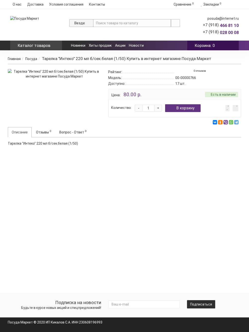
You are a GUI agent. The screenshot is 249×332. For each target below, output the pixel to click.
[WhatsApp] (231, 122)
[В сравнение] (235, 108)
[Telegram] (236, 122)
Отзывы (43, 132)
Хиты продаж (100, 45)
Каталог (34, 45)
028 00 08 (221, 32)
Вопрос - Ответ (72, 132)
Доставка (35, 4)
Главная (14, 59)
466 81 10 (221, 25)
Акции (120, 45)
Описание (20, 132)
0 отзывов (200, 70)
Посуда (31, 59)
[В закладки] (227, 108)
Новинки (78, 45)
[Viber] (225, 122)
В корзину (185, 108)
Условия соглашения (66, 4)
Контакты (97, 4)
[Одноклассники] (220, 122)
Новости (136, 45)
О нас (17, 4)
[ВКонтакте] (215, 122)
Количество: (121, 108)
